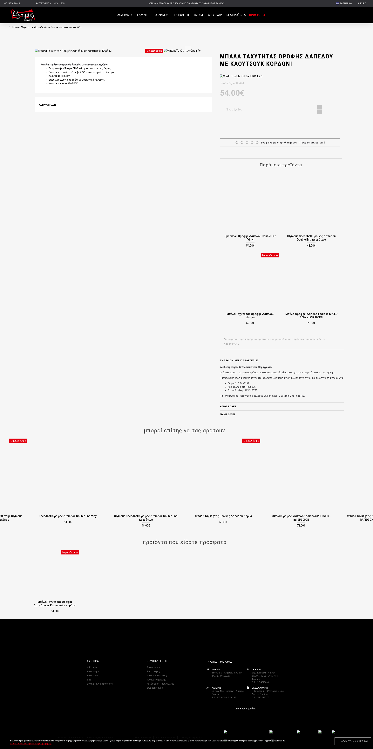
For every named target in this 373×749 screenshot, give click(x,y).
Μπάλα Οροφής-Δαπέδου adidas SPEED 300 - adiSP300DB (311, 315)
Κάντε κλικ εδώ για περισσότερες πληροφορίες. (30, 744)
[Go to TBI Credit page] (241, 76)
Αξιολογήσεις (48, 104)
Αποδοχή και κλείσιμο (354, 741)
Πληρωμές (228, 414)
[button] (188, 49)
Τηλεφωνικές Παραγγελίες (239, 360)
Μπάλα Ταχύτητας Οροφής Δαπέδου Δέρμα (250, 315)
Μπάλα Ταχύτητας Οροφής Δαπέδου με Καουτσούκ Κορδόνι (55, 603)
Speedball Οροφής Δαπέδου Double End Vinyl (250, 238)
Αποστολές (228, 406)
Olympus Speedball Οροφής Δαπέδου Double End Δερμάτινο (311, 238)
